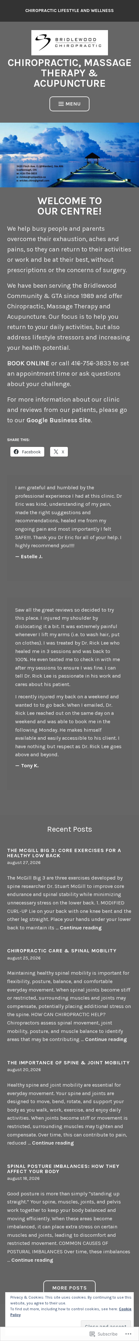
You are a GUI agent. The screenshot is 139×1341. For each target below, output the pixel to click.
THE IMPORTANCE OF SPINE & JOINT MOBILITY (68, 1062)
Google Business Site (59, 420)
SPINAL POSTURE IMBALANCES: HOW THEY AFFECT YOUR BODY (63, 1168)
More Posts (69, 1288)
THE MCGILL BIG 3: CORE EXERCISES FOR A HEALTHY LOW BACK (64, 853)
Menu (73, 104)
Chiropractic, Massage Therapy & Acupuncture (70, 73)
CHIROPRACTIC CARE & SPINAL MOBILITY (62, 951)
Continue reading (81, 928)
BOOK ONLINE (28, 363)
